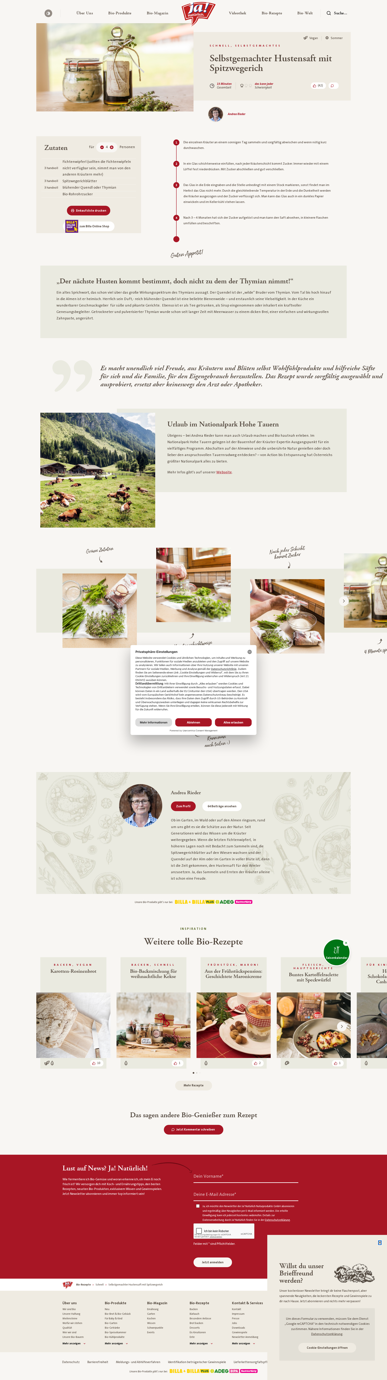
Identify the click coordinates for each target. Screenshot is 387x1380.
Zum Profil (183, 806)
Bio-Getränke (112, 1328)
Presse (235, 1318)
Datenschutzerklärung (326, 1334)
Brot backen (196, 1323)
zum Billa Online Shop (94, 226)
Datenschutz (71, 1362)
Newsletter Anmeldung (245, 1337)
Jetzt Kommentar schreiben (195, 1129)
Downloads (238, 1328)
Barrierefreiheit (97, 1362)
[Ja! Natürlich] (198, 15)
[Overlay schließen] (380, 1242)
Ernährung (153, 1309)
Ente (192, 1337)
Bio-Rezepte (199, 1303)
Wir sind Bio (69, 1309)
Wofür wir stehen (72, 1323)
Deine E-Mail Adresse (215, 1194)
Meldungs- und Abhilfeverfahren (138, 1362)
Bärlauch (194, 1314)
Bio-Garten (111, 1323)
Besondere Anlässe (200, 1318)
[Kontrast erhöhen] (48, 13)
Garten (151, 1314)
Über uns (69, 1303)
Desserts (195, 1328)
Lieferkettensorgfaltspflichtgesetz (258, 1362)
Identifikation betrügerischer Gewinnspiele (197, 1362)
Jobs (234, 1323)
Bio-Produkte (115, 1303)
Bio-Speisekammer (115, 1332)
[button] (85, 13)
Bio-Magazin (157, 1303)
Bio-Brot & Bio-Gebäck (118, 1314)
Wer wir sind (69, 1332)
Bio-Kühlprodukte (115, 1337)
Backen (194, 1309)
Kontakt (236, 1309)
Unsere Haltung (71, 1314)
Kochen (151, 1318)
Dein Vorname (208, 1176)
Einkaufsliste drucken (91, 210)
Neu (107, 1309)
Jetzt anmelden (213, 1262)
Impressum (238, 1314)
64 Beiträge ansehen (222, 806)
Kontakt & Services (247, 1303)
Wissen (151, 1323)
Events (151, 1332)
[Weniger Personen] (102, 147)
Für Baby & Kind (113, 1318)
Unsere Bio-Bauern (73, 1337)
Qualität (67, 1328)
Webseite (224, 472)
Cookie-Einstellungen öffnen (327, 1348)
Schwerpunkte (155, 1328)
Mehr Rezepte (194, 1085)
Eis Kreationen (198, 1332)
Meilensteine (69, 1318)
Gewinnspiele (239, 1332)
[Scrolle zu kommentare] (334, 85)
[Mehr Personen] (111, 147)
